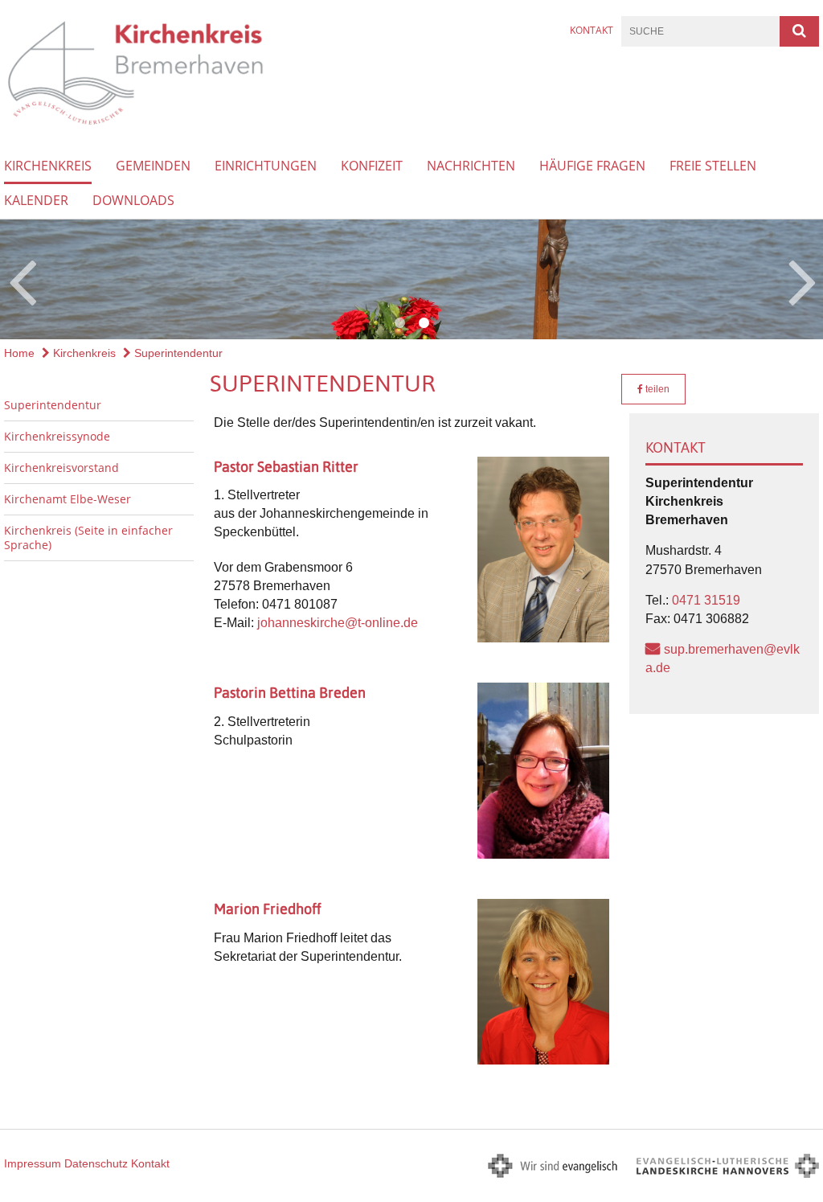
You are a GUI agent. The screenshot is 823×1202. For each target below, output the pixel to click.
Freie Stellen (712, 165)
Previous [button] (22, 280)
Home (19, 353)
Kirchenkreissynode (57, 436)
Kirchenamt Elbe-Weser (67, 499)
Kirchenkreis (48, 165)
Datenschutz (96, 1163)
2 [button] (424, 323)
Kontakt (591, 30)
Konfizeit (372, 165)
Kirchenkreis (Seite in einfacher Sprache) (88, 537)
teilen (656, 389)
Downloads (133, 200)
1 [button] (399, 323)
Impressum (32, 1163)
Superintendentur (177, 353)
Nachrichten (471, 165)
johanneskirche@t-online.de (337, 623)
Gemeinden (153, 165)
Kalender (36, 200)
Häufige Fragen (592, 165)
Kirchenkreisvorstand (61, 467)
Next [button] (802, 280)
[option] (411, 279)
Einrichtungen (266, 165)
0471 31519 (706, 600)
